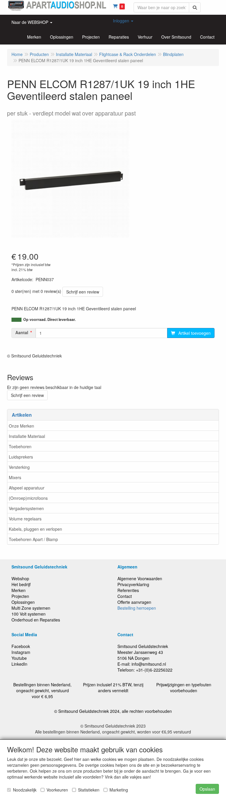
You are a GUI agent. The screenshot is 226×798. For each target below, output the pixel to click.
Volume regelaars (25, 519)
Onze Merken (21, 426)
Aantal (21, 332)
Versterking (19, 467)
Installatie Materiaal (27, 436)
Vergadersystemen (26, 508)
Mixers (15, 477)
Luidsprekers (21, 457)
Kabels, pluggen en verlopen (35, 529)
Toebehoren (20, 446)
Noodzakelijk (24, 790)
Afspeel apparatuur (26, 488)
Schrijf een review (82, 292)
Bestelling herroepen (136, 608)
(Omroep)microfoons (28, 498)
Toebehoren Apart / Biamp (33, 539)
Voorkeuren (57, 790)
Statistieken (88, 790)
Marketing (118, 790)
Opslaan (207, 789)
